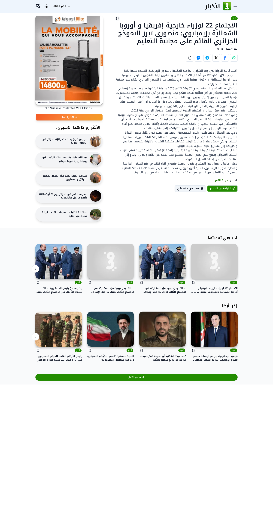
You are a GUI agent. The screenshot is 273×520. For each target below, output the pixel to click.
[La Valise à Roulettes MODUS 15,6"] (69, 60)
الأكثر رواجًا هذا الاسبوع (79, 127)
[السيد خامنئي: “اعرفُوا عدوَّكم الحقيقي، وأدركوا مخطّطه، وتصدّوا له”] (110, 329)
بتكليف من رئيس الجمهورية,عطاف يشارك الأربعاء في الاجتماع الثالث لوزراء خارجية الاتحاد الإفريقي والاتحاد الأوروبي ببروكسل (59, 290)
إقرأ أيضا (229, 306)
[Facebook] (225, 58)
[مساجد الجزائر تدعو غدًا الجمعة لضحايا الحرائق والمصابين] (95, 177)
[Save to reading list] (117, 18)
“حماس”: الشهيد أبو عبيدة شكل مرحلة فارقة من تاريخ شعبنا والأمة (163, 358)
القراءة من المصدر (220, 188)
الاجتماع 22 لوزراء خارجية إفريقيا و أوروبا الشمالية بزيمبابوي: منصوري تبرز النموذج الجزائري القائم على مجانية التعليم (215, 290)
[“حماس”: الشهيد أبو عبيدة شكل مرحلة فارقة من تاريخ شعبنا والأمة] (162, 329)
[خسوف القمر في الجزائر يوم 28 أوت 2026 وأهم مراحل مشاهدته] (95, 196)
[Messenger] (198, 58)
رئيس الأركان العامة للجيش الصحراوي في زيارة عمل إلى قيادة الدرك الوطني (59, 358)
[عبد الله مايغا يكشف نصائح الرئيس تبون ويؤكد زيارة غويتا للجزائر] (95, 159)
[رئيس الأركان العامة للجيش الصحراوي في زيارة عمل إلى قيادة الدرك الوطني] (58, 329)
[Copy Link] (189, 58)
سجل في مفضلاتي (188, 188)
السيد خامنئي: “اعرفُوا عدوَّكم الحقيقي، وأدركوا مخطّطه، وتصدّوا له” (110, 358)
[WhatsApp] (234, 58)
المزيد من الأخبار (136, 377)
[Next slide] (35, 269)
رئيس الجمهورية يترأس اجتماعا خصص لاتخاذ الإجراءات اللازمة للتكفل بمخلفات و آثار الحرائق (215, 358)
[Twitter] (216, 58)
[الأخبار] (226, 6)
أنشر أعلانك (59, 6)
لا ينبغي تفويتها (222, 238)
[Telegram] (207, 58)
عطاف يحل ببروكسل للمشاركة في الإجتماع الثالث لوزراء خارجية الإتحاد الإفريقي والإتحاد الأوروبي (165, 290)
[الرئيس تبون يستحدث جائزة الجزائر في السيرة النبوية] (95, 141)
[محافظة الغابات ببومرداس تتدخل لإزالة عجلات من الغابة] (95, 214)
